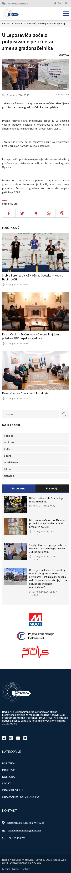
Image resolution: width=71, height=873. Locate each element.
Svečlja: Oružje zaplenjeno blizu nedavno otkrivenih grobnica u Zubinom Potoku (47, 548)
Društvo (63, 55)
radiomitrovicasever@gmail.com (24, 830)
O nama (6, 868)
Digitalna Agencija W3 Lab (25, 862)
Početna (7, 23)
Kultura (8, 449)
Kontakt (25, 868)
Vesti (18, 23)
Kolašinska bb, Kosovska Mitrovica (25, 822)
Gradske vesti (12, 462)
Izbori (7, 469)
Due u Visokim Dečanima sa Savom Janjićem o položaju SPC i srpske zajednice (31, 336)
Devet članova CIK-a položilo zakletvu (26, 393)
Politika (8, 435)
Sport (7, 455)
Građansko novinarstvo (21, 796)
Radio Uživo (63, 3)
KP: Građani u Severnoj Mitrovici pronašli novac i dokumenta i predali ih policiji (47, 523)
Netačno (9, 475)
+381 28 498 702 (16, 838)
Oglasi (15, 868)
